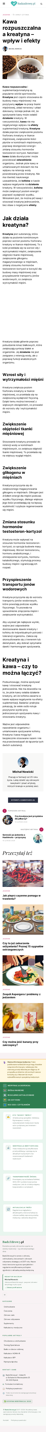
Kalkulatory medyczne (13, 1328)
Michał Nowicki (15, 49)
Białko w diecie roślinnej (13, 1349)
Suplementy (9, 1323)
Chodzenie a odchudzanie (15, 1341)
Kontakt (6, 1420)
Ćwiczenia (8, 1311)
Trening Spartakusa (12, 1345)
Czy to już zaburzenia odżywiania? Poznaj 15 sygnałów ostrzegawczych (23, 946)
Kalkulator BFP (9, 1358)
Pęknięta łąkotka (10, 1362)
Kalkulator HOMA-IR (12, 1353)
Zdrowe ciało (9, 1315)
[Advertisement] (23, 312)
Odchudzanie (9, 1307)
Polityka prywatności (14, 1388)
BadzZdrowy (13, 1242)
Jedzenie (6, 15)
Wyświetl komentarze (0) (23, 800)
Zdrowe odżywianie (12, 1319)
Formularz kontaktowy (14, 1384)
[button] (4, 3)
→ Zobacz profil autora (13, 1287)
